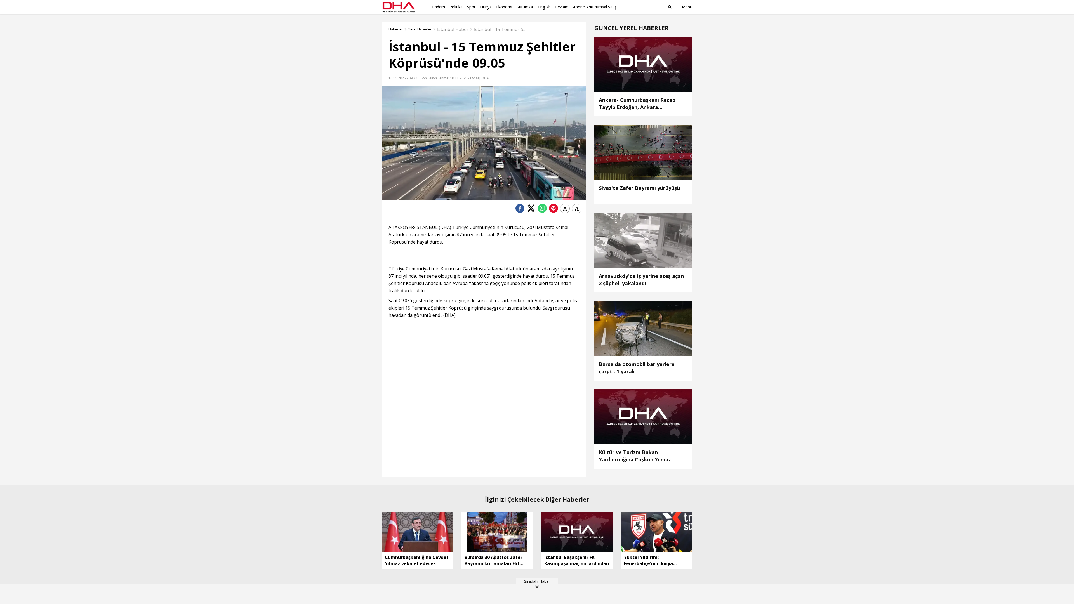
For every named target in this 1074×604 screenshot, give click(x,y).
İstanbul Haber (452, 29)
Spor (471, 7)
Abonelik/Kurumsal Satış (595, 7)
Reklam (562, 7)
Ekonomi (504, 7)
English (544, 7)
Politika (456, 7)
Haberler (395, 29)
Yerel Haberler (420, 29)
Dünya (486, 7)
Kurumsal (525, 7)
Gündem (437, 7)
